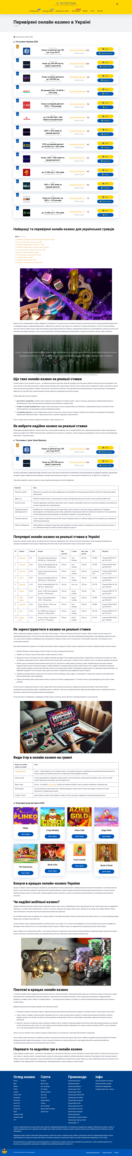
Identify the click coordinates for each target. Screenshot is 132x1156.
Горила (15, 1092)
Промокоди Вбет (73, 1083)
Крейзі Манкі (45, 1100)
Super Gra (106, 80)
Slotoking (106, 121)
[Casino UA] (26, 162)
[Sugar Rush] (106, 826)
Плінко (43, 1103)
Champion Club (106, 67)
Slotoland (106, 147)
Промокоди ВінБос (74, 1086)
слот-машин (52, 784)
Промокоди (76, 11)
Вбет (15, 1083)
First (106, 107)
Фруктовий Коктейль (48, 1109)
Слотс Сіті (16, 1103)
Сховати (22, 236)
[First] (26, 108)
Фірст (15, 1111)
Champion (22, 604)
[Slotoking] (26, 122)
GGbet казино (106, 201)
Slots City (22, 558)
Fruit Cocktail (79, 860)
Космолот (16, 1100)
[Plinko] (25, 824)
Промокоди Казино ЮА (76, 1095)
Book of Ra (52, 865)
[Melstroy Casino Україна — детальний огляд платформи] (26, 135)
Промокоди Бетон (74, 1081)
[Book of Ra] (52, 860)
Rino (106, 215)
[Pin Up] (26, 95)
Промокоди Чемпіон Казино (77, 1117)
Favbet (21, 591)
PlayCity (85, 11)
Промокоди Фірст (74, 1114)
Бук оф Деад (45, 1086)
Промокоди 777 (73, 1123)
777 (14, 1120)
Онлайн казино (34, 11)
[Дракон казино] (26, 175)
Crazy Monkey (52, 830)
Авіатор (43, 1081)
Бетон (15, 1081)
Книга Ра (44, 1097)
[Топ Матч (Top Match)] (26, 189)
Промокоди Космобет (75, 1097)
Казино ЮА (17, 1095)
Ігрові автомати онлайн (103, 1083)
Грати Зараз (25, 834)
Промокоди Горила (74, 1092)
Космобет (16, 1097)
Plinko (25, 828)
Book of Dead (106, 865)
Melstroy (106, 134)
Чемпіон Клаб (18, 1114)
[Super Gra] (26, 81)
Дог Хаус (44, 1095)
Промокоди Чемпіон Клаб (77, 1120)
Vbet (20, 611)
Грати (106, 49)
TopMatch (106, 188)
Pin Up (106, 94)
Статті (92, 11)
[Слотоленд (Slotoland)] (26, 148)
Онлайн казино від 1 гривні (104, 1089)
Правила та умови (107, 1152)
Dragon (106, 174)
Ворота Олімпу (46, 1092)
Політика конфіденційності (93, 1152)
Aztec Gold (79, 830)
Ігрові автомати (47, 11)
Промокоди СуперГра (75, 1111)
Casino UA (106, 161)
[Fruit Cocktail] (79, 855)
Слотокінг (16, 1106)
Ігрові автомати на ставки (104, 1081)
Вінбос (15, 1086)
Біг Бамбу (44, 1089)
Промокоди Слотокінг (75, 1109)
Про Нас (100, 11)
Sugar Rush (106, 830)
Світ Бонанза (45, 1106)
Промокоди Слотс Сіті (75, 1106)
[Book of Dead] (106, 861)
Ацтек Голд (44, 1083)
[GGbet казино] (26, 202)
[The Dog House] (25, 862)
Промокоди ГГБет (74, 1089)
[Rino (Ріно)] (26, 216)
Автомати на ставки (62, 11)
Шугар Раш (44, 1111)
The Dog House (25, 867)
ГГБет (15, 1089)
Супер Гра (16, 1109)
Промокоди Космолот (75, 1100)
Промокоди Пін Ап (74, 1103)
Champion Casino (106, 53)
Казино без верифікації (103, 1086)
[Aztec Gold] (79, 826)
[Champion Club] (26, 68)
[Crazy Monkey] (52, 826)
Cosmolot (22, 564)
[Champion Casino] (26, 54)
